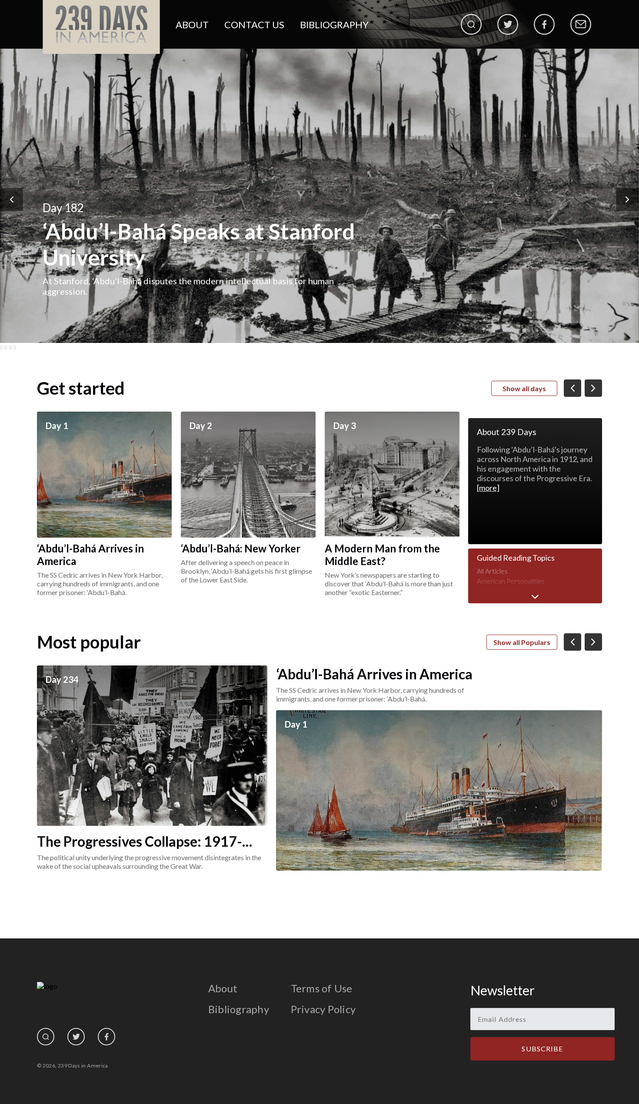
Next (627, 199)
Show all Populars (521, 642)
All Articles (492, 571)
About (192, 24)
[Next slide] (12, 348)
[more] (488, 487)
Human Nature (499, 601)
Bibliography (334, 24)
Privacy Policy (323, 1009)
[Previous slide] (3, 348)
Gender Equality (501, 591)
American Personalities (511, 581)
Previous (11, 199)
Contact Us (254, 24)
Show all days (524, 388)
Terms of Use (322, 988)
